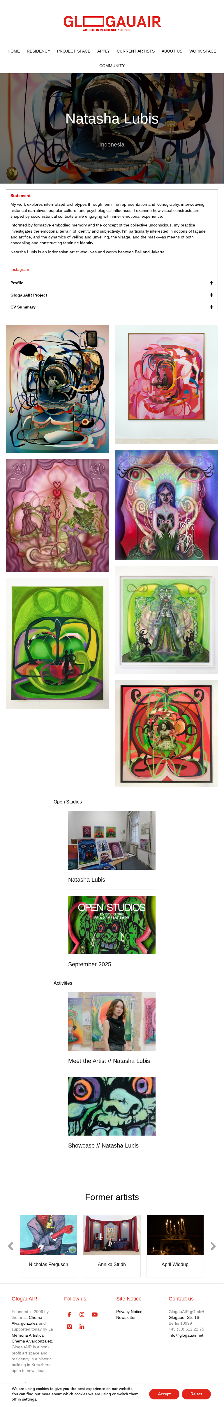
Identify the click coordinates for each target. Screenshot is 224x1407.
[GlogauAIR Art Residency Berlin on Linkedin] (82, 1329)
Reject (196, 1394)
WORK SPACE (202, 51)
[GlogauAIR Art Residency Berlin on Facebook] (69, 1317)
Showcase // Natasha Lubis (103, 1145)
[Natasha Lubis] (112, 840)
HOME (14, 51)
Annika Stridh (110, 1264)
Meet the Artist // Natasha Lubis (109, 1061)
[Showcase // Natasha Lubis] (112, 1105)
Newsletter (126, 1320)
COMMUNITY (112, 65)
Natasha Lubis (86, 879)
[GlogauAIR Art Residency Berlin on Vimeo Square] (69, 1329)
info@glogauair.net (186, 1338)
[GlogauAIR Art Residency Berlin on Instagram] (82, 1317)
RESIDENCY (38, 51)
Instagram (19, 269)
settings (29, 1399)
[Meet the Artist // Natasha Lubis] (112, 1021)
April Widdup (173, 1264)
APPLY (103, 51)
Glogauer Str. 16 (184, 1320)
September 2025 (89, 964)
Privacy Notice (129, 1314)
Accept (164, 1394)
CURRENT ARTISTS (136, 51)
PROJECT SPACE (73, 51)
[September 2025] (112, 924)
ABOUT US (172, 51)
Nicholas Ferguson (47, 1264)
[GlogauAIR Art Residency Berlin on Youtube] (94, 1317)
